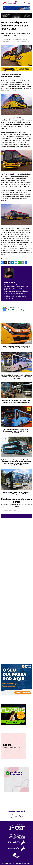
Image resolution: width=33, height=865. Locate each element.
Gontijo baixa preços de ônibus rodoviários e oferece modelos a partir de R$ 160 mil (16, 493)
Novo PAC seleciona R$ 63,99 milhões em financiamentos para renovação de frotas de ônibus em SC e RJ (16, 431)
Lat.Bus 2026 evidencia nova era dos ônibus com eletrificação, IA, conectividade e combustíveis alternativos (16, 376)
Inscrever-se (16, 516)
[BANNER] (16, 69)
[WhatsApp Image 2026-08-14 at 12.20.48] (16, 8)
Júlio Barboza (6, 39)
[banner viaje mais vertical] (16, 812)
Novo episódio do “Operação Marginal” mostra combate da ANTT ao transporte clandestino (16, 401)
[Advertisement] (16, 537)
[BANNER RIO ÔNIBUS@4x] (16, 712)
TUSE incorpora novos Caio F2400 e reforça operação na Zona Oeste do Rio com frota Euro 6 (16, 347)
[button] (25, 2)
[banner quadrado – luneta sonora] (13, 779)
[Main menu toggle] (29, 3)
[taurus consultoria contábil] (16, 16)
